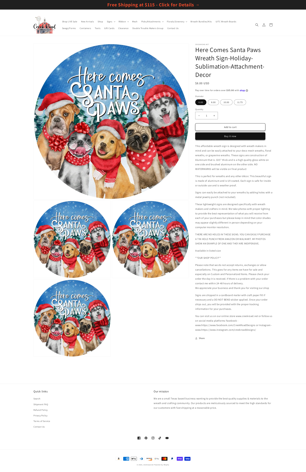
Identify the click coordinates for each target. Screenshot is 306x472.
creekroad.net (148, 465)
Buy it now (230, 136)
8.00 (213, 102)
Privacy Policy (40, 415)
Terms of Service (41, 421)
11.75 (240, 102)
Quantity (199, 109)
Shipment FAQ (40, 404)
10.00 (226, 102)
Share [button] (202, 338)
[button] (111, 21)
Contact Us (39, 426)
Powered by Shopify (161, 465)
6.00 (201, 102)
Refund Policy (40, 410)
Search (36, 398)
